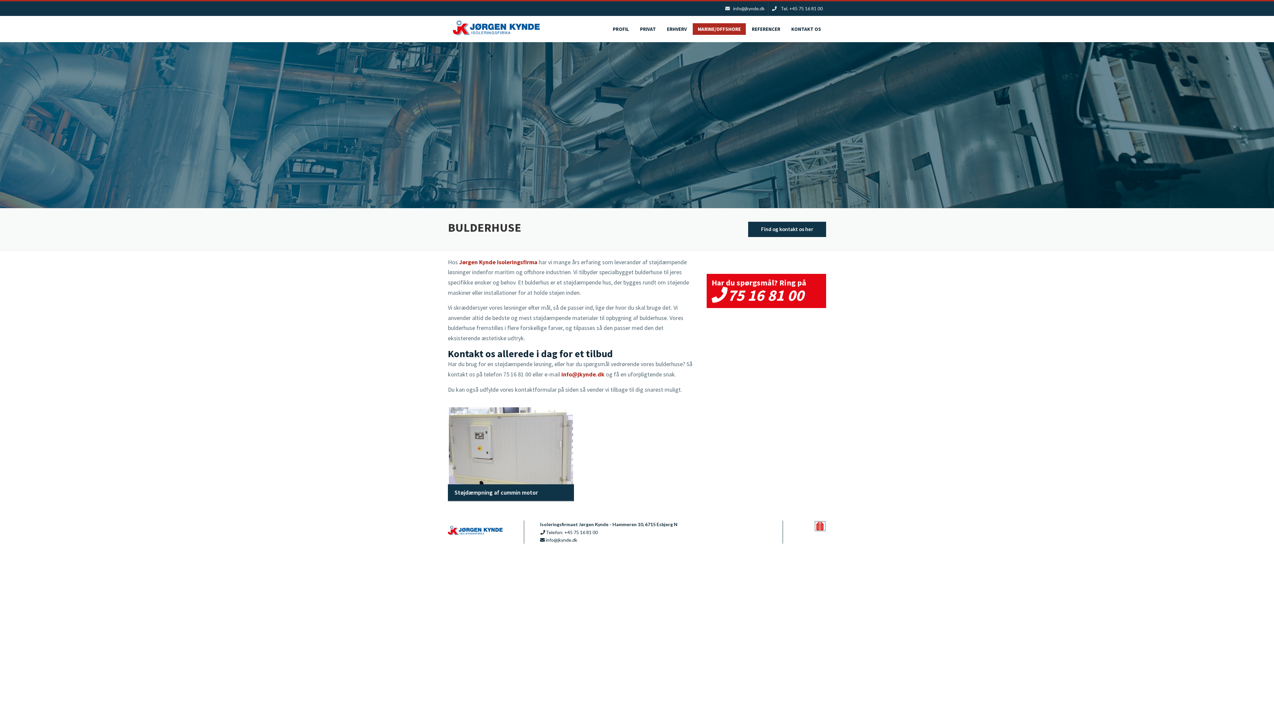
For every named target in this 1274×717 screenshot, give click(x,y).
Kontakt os (806, 29)
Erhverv (677, 29)
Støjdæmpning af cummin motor (496, 492)
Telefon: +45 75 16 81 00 (572, 532)
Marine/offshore (719, 29)
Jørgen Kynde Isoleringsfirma (498, 262)
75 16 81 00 (766, 295)
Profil (621, 29)
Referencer (766, 29)
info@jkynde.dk (582, 374)
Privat (648, 29)
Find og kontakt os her (787, 229)
